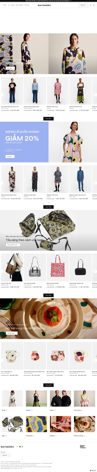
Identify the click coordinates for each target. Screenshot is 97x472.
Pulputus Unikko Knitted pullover (31, 106)
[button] (4, 5)
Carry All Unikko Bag (6, 283)
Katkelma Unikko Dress (52, 106)
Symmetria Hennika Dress (75, 106)
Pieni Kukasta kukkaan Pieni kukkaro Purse (34, 371)
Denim (52, 410)
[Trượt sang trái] (1, 94)
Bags (3, 435)
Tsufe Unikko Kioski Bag (29, 283)
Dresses (28, 410)
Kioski (3, 410)
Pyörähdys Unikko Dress (30, 195)
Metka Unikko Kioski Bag (53, 283)
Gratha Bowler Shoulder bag (76, 283)
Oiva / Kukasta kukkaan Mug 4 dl (77, 371)
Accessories (29, 435)
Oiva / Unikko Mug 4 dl (6, 371)
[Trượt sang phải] (95, 94)
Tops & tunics (77, 410)
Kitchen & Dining (78, 435)
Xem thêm (48, 118)
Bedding (52, 435)
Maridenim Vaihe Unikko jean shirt (77, 195)
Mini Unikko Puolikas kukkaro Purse (55, 371)
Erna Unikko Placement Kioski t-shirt (9, 106)
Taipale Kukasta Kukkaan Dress (8, 195)
